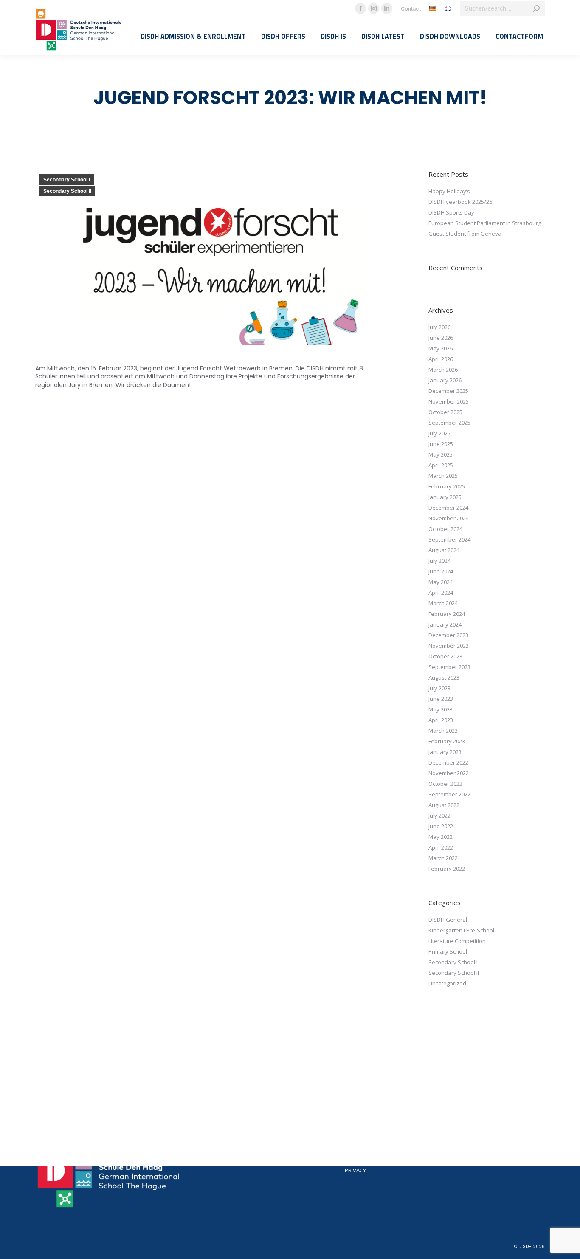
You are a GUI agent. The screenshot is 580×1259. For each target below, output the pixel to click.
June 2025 (440, 444)
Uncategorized (447, 983)
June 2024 (440, 571)
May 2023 (440, 709)
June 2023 (440, 699)
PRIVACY (355, 1170)
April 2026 (440, 359)
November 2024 (448, 518)
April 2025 (440, 465)
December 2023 (448, 635)
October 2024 (445, 529)
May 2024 (440, 582)
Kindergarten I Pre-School (461, 930)
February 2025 (446, 486)
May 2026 (440, 348)
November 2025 (448, 401)
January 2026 (445, 380)
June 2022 (440, 826)
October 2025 (445, 412)
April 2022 (440, 847)
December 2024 (448, 507)
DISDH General (447, 919)
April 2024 (440, 592)
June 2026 (440, 338)
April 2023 (440, 720)
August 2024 (443, 550)
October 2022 (445, 784)
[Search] (536, 8)
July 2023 (439, 688)
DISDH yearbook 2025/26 (460, 202)
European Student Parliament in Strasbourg (484, 223)
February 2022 (446, 868)
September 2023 (449, 667)
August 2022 (443, 805)
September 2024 (449, 539)
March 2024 (443, 603)
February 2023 (446, 741)
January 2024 (445, 624)
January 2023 (445, 752)
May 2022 (440, 837)
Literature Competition (457, 941)
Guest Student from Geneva (464, 233)
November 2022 (448, 773)
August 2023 (443, 677)
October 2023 (445, 656)
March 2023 (443, 730)
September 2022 (449, 794)
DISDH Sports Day (451, 212)
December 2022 (448, 762)
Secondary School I (66, 180)
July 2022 (439, 815)
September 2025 (449, 422)
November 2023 (448, 645)
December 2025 (448, 391)
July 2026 (439, 327)
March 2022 (443, 858)
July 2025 (439, 433)
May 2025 (440, 454)
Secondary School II (67, 191)
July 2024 (439, 561)
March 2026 (443, 369)
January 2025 (445, 497)
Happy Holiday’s (449, 191)
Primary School (447, 951)
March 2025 (443, 476)
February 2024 (446, 614)
